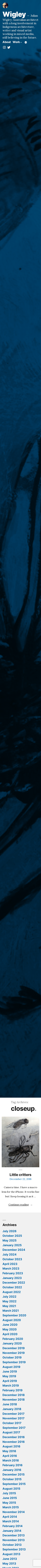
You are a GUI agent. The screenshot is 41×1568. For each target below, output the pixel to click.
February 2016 (12, 1465)
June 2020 (10, 1324)
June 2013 (10, 1559)
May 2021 (9, 1306)
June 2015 (10, 1498)
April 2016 (10, 1456)
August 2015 (11, 1488)
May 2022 (10, 1301)
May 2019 (9, 1376)
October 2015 (12, 1479)
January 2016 (12, 1470)
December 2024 (14, 1249)
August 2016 (11, 1446)
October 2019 (12, 1357)
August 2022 (12, 1292)
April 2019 (10, 1381)
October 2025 (12, 1235)
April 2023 (10, 1264)
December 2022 (14, 1282)
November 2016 (14, 1442)
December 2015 (14, 1474)
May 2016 (9, 1451)
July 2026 (9, 1231)
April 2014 (10, 1516)
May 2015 (9, 1502)
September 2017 (14, 1427)
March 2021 (11, 1310)
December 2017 (13, 1413)
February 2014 (13, 1526)
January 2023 (12, 1278)
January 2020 (12, 1343)
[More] (25, 42)
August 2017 (11, 1432)
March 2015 (11, 1507)
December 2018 (14, 1395)
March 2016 (11, 1460)
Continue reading (21, 1204)
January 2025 (12, 1245)
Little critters (20, 1174)
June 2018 (10, 1404)
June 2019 (10, 1371)
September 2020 (14, 1315)
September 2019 (14, 1362)
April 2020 (10, 1334)
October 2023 (12, 1259)
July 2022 (9, 1296)
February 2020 (13, 1339)
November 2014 (14, 1512)
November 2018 (14, 1399)
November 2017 (13, 1418)
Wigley (14, 14)
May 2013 (9, 1563)
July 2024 (10, 1254)
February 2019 (12, 1390)
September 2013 (14, 1549)
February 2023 (13, 1273)
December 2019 (14, 1348)
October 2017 (12, 1423)
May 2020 (10, 1329)
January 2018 (12, 1409)
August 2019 (11, 1367)
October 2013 (12, 1544)
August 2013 (11, 1554)
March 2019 (11, 1385)
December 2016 (14, 1437)
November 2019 (14, 1353)
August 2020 (12, 1320)
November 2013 (14, 1540)
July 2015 (9, 1493)
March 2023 (11, 1268)
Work (16, 42)
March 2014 (11, 1521)
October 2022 (12, 1287)
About (7, 42)
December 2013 (14, 1535)
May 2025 (10, 1240)
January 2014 (12, 1530)
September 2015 (14, 1484)
